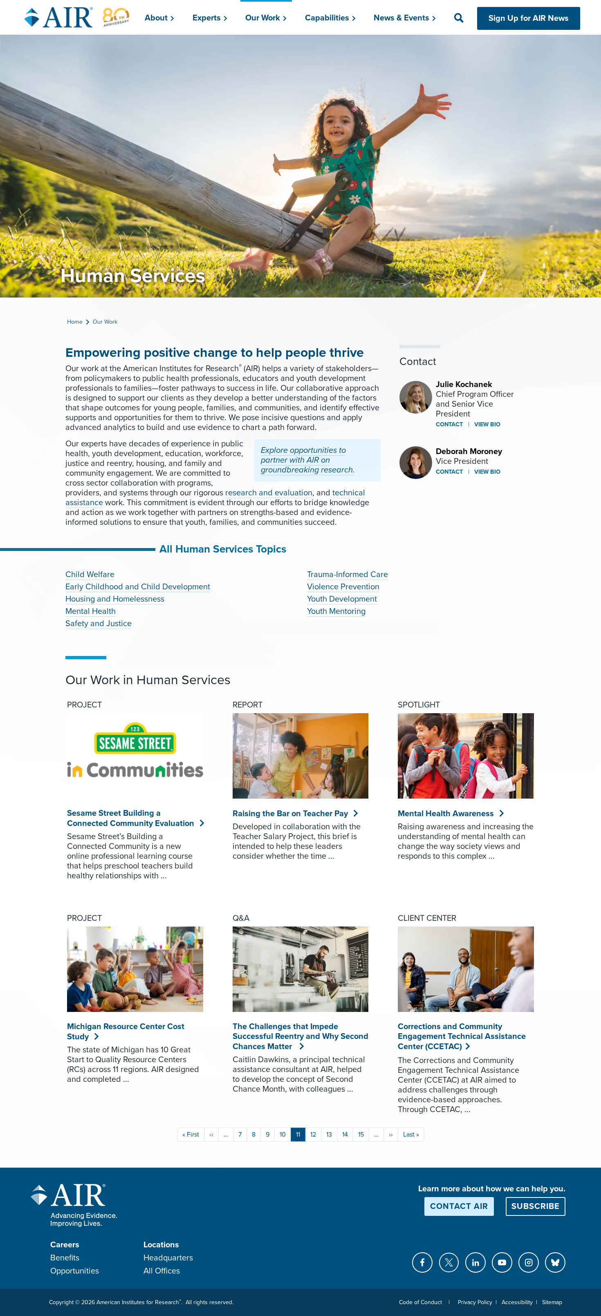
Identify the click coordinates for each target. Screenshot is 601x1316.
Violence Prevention (343, 587)
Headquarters (168, 1258)
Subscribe (535, 1206)
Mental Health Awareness (446, 814)
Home (75, 321)
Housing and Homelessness (114, 599)
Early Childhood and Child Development (137, 587)
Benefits (64, 1258)
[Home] (77, 17)
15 (361, 1134)
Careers (64, 1245)
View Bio (486, 424)
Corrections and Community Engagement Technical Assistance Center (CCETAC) (462, 1037)
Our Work (105, 321)
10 (283, 1134)
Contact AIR (459, 1206)
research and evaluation (268, 493)
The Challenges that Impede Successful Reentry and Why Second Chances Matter (300, 1037)
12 (313, 1134)
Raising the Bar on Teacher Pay (290, 814)
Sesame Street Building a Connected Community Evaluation (131, 818)
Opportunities (74, 1271)
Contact (449, 424)
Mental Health (90, 611)
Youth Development (342, 599)
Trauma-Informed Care (347, 575)
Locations (161, 1245)
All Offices (162, 1271)
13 (329, 1134)
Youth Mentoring (336, 611)
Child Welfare (89, 575)
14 (345, 1134)
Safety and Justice (98, 624)
